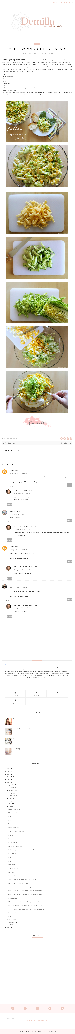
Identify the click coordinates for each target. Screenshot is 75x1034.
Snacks (15, 438)
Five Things (16, 749)
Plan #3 (10, 835)
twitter (57, 695)
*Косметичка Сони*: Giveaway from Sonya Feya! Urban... (26, 909)
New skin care (12, 854)
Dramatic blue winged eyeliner (22, 729)
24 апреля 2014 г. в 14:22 (18, 514)
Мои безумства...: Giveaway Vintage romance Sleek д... (25, 902)
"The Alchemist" (13, 868)
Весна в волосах (18, 719)
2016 (8, 777)
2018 (8, 771)
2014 (8, 782)
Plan (9, 917)
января (11, 925)
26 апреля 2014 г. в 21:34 (22, 529)
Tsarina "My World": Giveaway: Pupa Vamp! (22, 879)
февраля (12, 922)
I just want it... (12, 839)
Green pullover (13, 876)
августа (11, 796)
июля (10, 798)
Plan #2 (10, 857)
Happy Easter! (12, 842)
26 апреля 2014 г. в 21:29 (22, 493)
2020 (8, 769)
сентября (12, 793)
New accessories (18, 739)
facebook (36, 695)
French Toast (12, 898)
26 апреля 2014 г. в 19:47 (18, 588)
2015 (8, 779)
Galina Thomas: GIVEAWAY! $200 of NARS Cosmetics (25, 891)
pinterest (15, 703)
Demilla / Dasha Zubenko (30, 53)
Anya (12, 585)
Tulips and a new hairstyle (16, 831)
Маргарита (15, 511)
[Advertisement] (16, 981)
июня (10, 801)
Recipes (37, 44)
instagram (15, 695)
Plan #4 (10, 816)
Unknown (14, 470)
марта (11, 919)
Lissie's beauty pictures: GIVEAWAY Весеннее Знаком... (25, 905)
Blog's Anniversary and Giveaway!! (19, 883)
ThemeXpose (32, 1031)
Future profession (14, 913)
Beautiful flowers (13, 828)
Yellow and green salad (15, 824)
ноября (11, 788)
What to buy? (12, 813)
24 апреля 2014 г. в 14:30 (18, 550)
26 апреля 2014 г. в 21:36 (22, 608)
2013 (8, 927)
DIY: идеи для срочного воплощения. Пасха (22, 850)
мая (10, 804)
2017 (8, 774)
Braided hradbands (14, 809)
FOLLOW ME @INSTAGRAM (38, 1021)
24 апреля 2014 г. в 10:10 (18, 473)
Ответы (10, 486)
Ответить (69, 484)
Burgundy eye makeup (15, 846)
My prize (11, 872)
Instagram (11, 820)
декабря (11, 785)
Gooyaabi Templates (50, 1031)
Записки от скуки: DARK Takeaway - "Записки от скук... (26, 887)
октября (11, 790)
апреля (11, 806)
